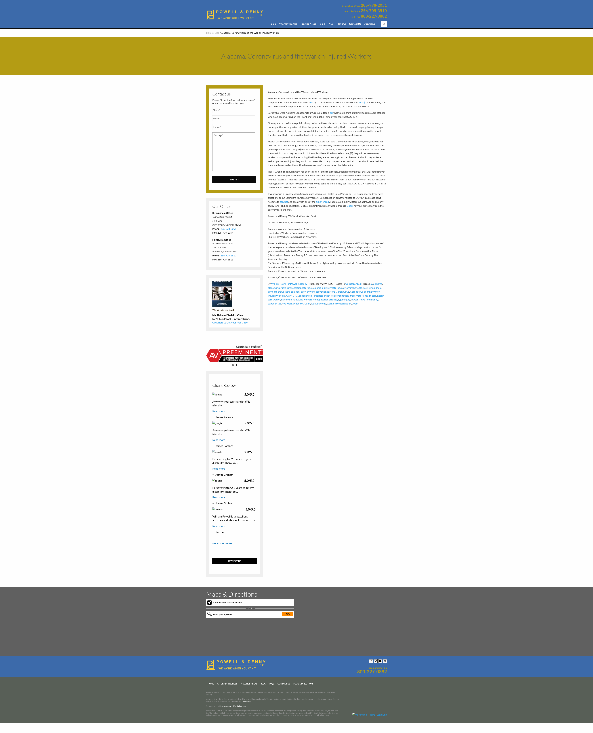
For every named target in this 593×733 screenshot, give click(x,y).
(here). (362, 102)
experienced (322, 201)
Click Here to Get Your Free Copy (230, 322)
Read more (218, 411)
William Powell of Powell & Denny (289, 283)
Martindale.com (239, 706)
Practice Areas (308, 23)
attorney (347, 287)
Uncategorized (353, 283)
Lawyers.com (225, 706)
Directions (369, 23)
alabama (377, 283)
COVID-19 (292, 295)
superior (272, 303)
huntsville (286, 299)
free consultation (340, 295)
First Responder (321, 295)
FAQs (330, 23)
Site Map (246, 701)
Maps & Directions (303, 684)
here (312, 102)
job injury (345, 299)
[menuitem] (272, 24)
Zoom (350, 205)
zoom (355, 303)
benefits (357, 287)
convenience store (325, 291)
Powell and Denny (368, 299)
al (371, 283)
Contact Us (355, 23)
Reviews (341, 23)
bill (331, 112)
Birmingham (374, 287)
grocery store (357, 295)
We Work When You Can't (296, 303)
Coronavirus (342, 291)
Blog (322, 23)
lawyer (354, 299)
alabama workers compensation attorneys (290, 287)
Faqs (271, 684)
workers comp (318, 303)
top (279, 303)
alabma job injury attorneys (327, 287)
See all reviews (222, 543)
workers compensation (339, 303)
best (365, 287)
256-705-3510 (374, 10)
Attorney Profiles (288, 23)
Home (272, 23)
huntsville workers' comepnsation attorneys (316, 299)
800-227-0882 (374, 16)
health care (370, 295)
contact (284, 201)
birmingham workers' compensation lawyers (291, 291)
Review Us (234, 561)
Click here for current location (227, 602)
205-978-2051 (374, 5)
